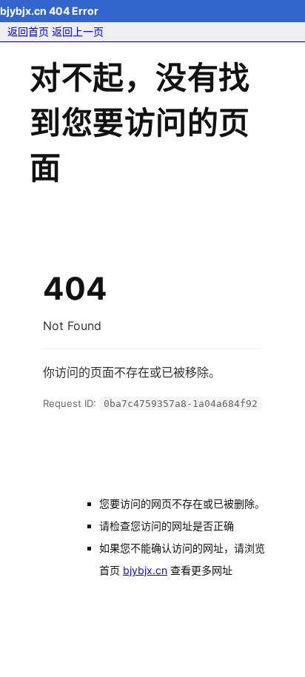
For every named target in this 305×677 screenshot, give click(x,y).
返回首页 (28, 31)
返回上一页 (78, 31)
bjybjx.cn (145, 570)
